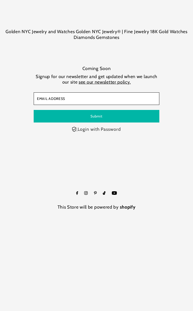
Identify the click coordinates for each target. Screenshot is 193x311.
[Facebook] (77, 193)
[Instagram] (86, 193)
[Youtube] (114, 193)
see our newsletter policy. (105, 82)
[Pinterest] (95, 193)
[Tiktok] (104, 193)
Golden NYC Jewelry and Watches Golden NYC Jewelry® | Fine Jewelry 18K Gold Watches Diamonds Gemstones (96, 34)
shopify (128, 207)
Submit (96, 116)
